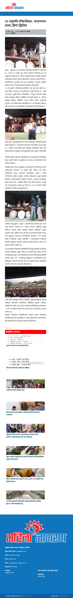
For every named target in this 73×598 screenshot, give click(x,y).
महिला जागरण (10, 31)
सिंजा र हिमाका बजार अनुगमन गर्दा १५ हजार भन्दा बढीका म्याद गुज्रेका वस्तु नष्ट (24, 480)
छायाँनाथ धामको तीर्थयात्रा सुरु (15, 390)
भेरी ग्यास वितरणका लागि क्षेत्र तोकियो (17, 368)
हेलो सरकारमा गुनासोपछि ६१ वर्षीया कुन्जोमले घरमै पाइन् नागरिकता (23, 413)
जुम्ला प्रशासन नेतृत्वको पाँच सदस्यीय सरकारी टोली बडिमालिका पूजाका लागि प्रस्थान (25, 458)
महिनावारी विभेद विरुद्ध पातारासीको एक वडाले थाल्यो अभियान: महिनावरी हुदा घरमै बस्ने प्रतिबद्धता (22, 435)
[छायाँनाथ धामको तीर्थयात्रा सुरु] (25, 383)
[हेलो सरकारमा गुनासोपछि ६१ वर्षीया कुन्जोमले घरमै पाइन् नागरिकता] (25, 406)
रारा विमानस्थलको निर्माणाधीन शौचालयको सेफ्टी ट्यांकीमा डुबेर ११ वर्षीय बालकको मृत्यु (23, 502)
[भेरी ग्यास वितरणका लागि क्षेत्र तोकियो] (25, 361)
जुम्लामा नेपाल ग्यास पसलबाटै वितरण (17, 345)
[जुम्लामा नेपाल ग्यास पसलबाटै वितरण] (25, 339)
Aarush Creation (63, 596)
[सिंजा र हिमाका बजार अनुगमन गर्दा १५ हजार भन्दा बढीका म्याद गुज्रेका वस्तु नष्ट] (25, 472)
